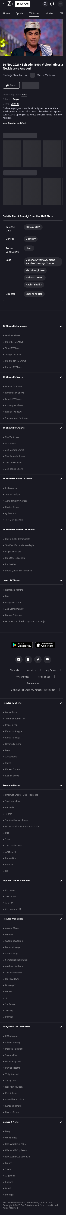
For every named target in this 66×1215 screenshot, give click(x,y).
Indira (8, 763)
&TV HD (9, 902)
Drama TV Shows (13, 386)
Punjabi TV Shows (13, 367)
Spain (8, 1169)
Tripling (8, 1010)
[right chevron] (7, 152)
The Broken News (14, 972)
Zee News (10, 890)
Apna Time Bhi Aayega (16, 500)
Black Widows (12, 979)
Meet (7, 596)
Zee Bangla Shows (14, 469)
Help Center (49, 670)
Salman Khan (11, 1055)
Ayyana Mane (12, 928)
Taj (6, 998)
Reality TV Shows (13, 411)
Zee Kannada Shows (15, 456)
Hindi (24, 93)
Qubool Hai (10, 513)
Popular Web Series (13, 919)
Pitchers (9, 1017)
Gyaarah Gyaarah (14, 941)
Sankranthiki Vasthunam (17, 820)
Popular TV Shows (12, 703)
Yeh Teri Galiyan (13, 494)
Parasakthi (10, 858)
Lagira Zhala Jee (13, 551)
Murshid (9, 934)
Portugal (9, 1194)
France (8, 1163)
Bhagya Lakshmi (13, 602)
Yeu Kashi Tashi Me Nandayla (19, 545)
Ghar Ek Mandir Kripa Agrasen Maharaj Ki (25, 621)
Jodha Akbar (11, 488)
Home (6, 13)
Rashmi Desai (12, 1112)
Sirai (7, 839)
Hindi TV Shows (12, 335)
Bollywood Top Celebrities (16, 1027)
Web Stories (11, 1137)
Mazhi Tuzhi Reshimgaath (17, 539)
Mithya (8, 991)
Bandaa (9, 864)
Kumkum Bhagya (13, 731)
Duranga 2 (10, 985)
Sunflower (10, 1004)
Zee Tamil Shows (13, 462)
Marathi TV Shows (14, 342)
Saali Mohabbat (13, 801)
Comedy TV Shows (14, 405)
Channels (12, 670)
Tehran (8, 814)
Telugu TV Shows (13, 354)
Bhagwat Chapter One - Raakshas (21, 795)
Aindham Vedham (14, 966)
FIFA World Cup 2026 (15, 1144)
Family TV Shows (13, 399)
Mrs (7, 833)
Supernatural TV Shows (16, 418)
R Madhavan (11, 1036)
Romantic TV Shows (14, 392)
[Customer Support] (52, 4)
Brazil (8, 1188)
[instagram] (27, 659)
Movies (49, 13)
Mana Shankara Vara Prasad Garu (22, 826)
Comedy (15, 102)
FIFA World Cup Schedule (17, 1156)
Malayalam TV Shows (15, 361)
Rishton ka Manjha (14, 589)
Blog (7, 1131)
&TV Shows (10, 443)
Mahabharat (11, 712)
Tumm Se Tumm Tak (15, 718)
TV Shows (34, 13)
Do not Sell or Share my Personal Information (32, 689)
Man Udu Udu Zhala (15, 558)
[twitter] (36, 659)
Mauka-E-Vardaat (13, 615)
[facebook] (17, 659)
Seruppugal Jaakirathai (16, 960)
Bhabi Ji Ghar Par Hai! (15, 74)
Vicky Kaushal (11, 1074)
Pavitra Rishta (12, 507)
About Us (30, 670)
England (9, 1182)
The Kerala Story (13, 845)
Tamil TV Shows (12, 348)
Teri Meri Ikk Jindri (14, 519)
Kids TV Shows (12, 775)
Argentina (10, 1175)
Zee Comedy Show (14, 608)
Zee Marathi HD (13, 909)
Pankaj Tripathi (12, 1067)
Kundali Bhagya (12, 737)
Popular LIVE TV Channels (16, 881)
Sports (19, 13)
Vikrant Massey (12, 1042)
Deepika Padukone (14, 1048)
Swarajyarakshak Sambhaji (18, 570)
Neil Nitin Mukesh (14, 1086)
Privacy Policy (21, 676)
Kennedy (9, 807)
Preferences (32, 683)
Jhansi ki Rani (11, 725)
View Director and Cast (14, 121)
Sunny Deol (10, 1080)
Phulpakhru (10, 564)
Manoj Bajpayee (13, 1061)
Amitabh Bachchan (14, 1099)
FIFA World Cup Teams (16, 1150)
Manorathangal (12, 947)
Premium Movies (12, 785)
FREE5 (62, 13)
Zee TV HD (10, 896)
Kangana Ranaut (13, 1105)
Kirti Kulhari (11, 1093)
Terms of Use (42, 676)
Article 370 (10, 852)
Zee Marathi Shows (14, 450)
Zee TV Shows (12, 437)
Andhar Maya (11, 953)
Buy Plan (24, 4)
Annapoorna (11, 756)
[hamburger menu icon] (60, 4)
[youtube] (46, 659)
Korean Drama (12, 769)
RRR (7, 871)
